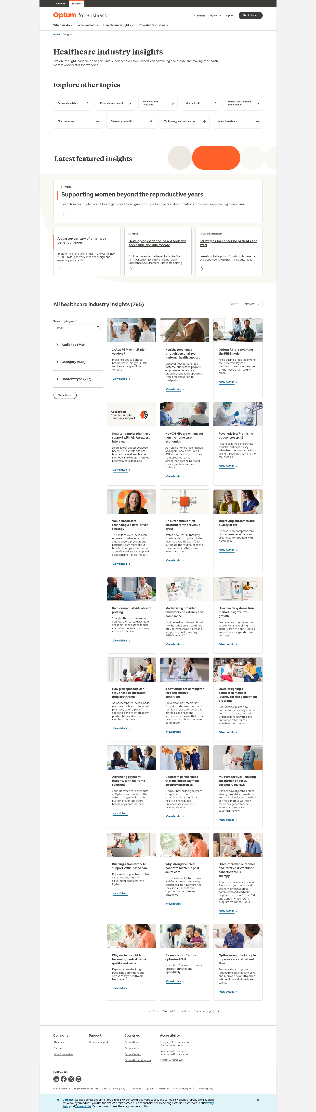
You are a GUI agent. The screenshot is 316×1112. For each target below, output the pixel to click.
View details (120, 378)
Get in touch (250, 15)
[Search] (98, 327)
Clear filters (65, 395)
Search (201, 15)
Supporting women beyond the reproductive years (132, 194)
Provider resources (152, 25)
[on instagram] (78, 1079)
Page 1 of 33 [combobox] (169, 1011)
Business (76, 3)
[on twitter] (71, 1079)
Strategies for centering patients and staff (228, 243)
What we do (61, 25)
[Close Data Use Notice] (258, 1100)
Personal (61, 3)
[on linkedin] (56, 1079)
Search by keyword (65, 321)
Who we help (86, 25)
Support (230, 15)
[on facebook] (64, 1079)
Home (56, 34)
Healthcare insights (117, 25)
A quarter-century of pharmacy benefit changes (81, 240)
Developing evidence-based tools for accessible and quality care (157, 243)
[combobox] (252, 304)
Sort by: (234, 304)
